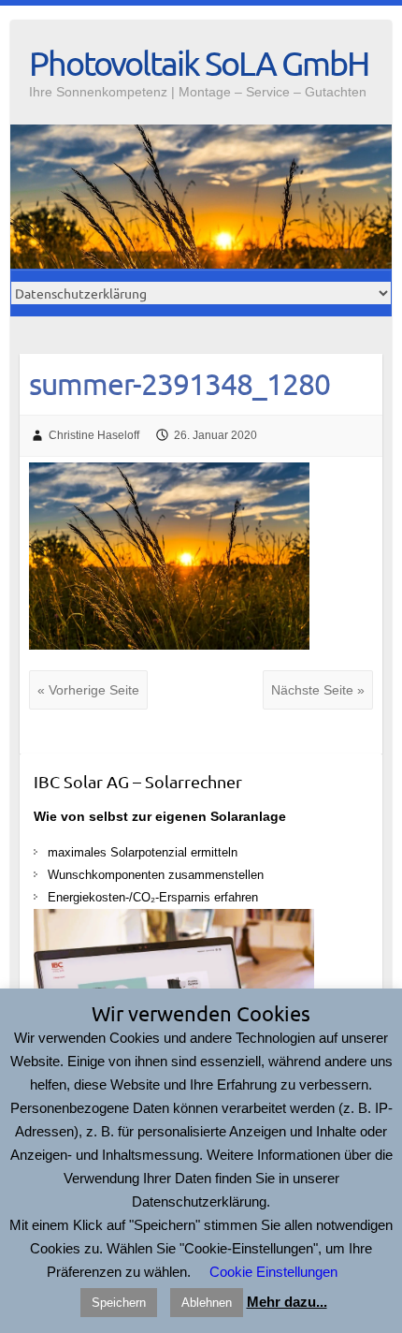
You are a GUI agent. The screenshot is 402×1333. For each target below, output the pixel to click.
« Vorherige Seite (88, 689)
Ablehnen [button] (206, 1303)
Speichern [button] (119, 1303)
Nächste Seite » (318, 689)
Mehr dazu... (287, 1302)
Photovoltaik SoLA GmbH (198, 62)
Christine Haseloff (94, 435)
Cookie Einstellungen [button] (273, 1272)
